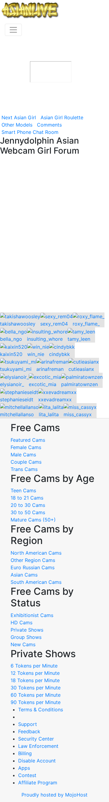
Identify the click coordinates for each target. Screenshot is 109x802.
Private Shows (27, 630)
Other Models (17, 125)
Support (27, 724)
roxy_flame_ (86, 324)
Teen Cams (23, 490)
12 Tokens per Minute (35, 673)
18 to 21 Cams (27, 498)
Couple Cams (26, 462)
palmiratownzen (79, 384)
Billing (25, 753)
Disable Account (37, 761)
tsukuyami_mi (15, 369)
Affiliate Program (38, 782)
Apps (24, 768)
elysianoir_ (12, 384)
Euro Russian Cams (32, 567)
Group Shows (26, 637)
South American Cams (36, 582)
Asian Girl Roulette (62, 117)
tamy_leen (79, 339)
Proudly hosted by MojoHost (54, 795)
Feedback (29, 731)
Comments (49, 125)
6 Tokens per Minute (34, 666)
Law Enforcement (38, 746)
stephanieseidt (16, 399)
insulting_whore (45, 339)
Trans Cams (24, 469)
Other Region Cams (33, 560)
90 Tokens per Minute (36, 702)
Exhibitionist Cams (32, 615)
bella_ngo (11, 339)
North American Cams (36, 553)
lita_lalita (49, 414)
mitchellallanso (17, 414)
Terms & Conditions (40, 709)
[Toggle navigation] (13, 30)
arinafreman (50, 369)
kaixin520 (11, 354)
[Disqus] (54, 235)
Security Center (36, 739)
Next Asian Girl (19, 117)
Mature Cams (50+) (33, 520)
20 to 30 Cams (28, 505)
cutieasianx (81, 369)
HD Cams (21, 622)
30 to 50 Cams (28, 512)
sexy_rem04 (54, 324)
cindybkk (59, 354)
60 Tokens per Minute (36, 695)
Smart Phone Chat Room (30, 132)
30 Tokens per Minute (36, 688)
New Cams (23, 644)
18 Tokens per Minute (35, 680)
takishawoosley (17, 324)
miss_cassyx (78, 414)
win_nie (35, 354)
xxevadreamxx (55, 399)
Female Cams (26, 447)
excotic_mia (42, 384)
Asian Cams (24, 575)
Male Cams (23, 455)
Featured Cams (28, 440)
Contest (27, 775)
